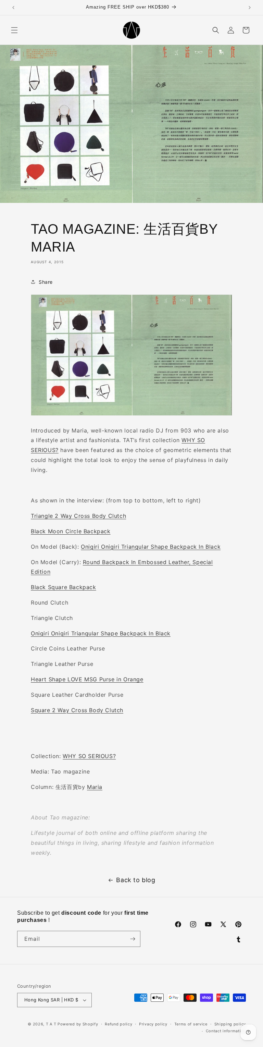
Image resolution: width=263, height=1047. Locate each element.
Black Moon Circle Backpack (71, 531)
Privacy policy (153, 1024)
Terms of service (191, 1024)
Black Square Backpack (63, 587)
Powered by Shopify (78, 1024)
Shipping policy (230, 1024)
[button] (14, 30)
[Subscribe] (132, 939)
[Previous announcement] (13, 7)
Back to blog (135, 880)
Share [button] (46, 282)
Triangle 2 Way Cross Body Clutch (78, 515)
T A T (51, 1024)
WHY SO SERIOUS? (89, 756)
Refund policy (118, 1024)
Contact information (226, 1030)
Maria (94, 786)
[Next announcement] (249, 7)
